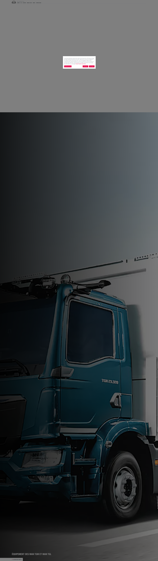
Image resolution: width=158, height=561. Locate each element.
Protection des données (82, 63)
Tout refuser (85, 66)
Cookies (76, 63)
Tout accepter (92, 66)
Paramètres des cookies (68, 66)
